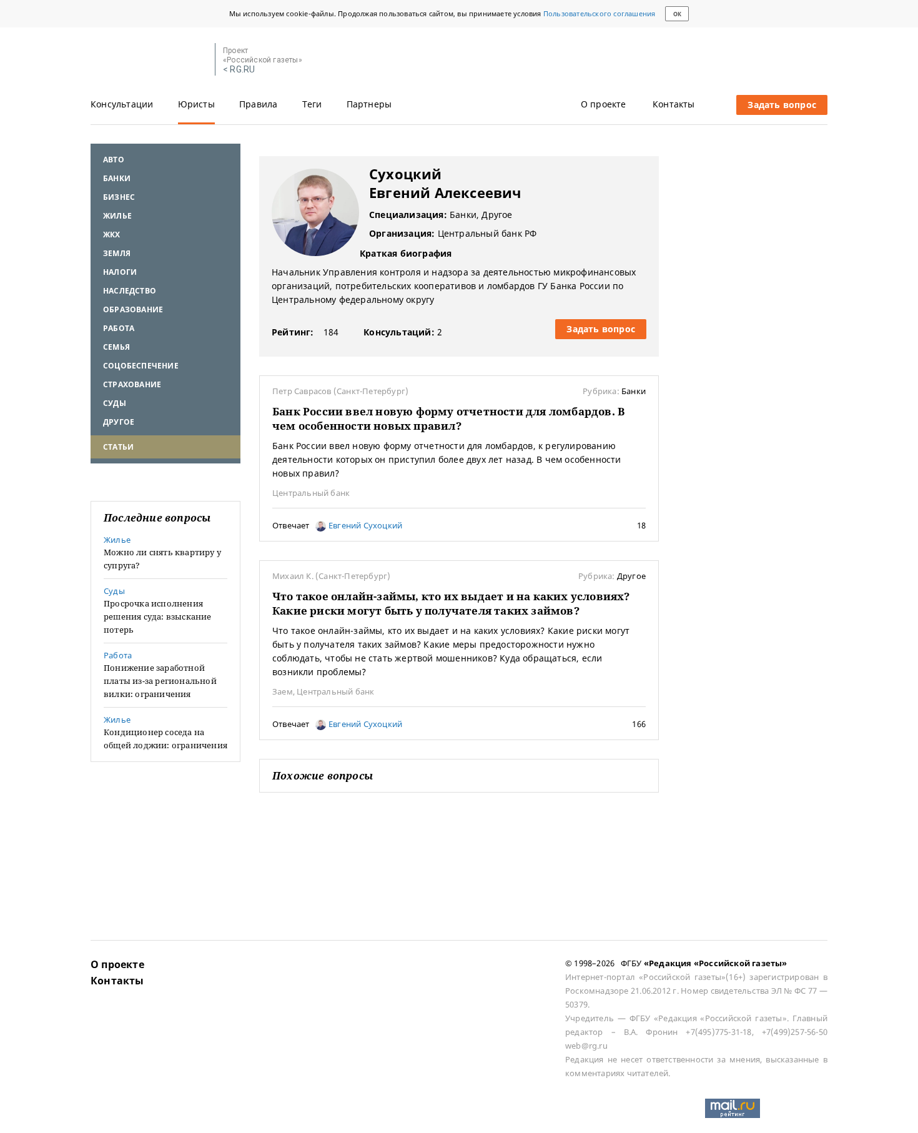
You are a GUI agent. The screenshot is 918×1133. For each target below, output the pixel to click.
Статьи (118, 447)
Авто (113, 159)
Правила (258, 104)
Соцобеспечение (141, 365)
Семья (116, 347)
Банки (117, 178)
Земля (117, 253)
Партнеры (369, 104)
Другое (118, 422)
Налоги (120, 272)
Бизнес (119, 197)
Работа (118, 328)
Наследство (129, 290)
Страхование (132, 384)
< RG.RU (239, 69)
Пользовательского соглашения (599, 13)
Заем (282, 691)
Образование (133, 309)
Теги (312, 104)
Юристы (196, 104)
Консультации (122, 104)
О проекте (603, 104)
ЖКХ (112, 234)
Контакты (674, 104)
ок (677, 14)
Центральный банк (311, 492)
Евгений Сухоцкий (364, 525)
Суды (114, 403)
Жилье (117, 215)
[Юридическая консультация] (148, 60)
